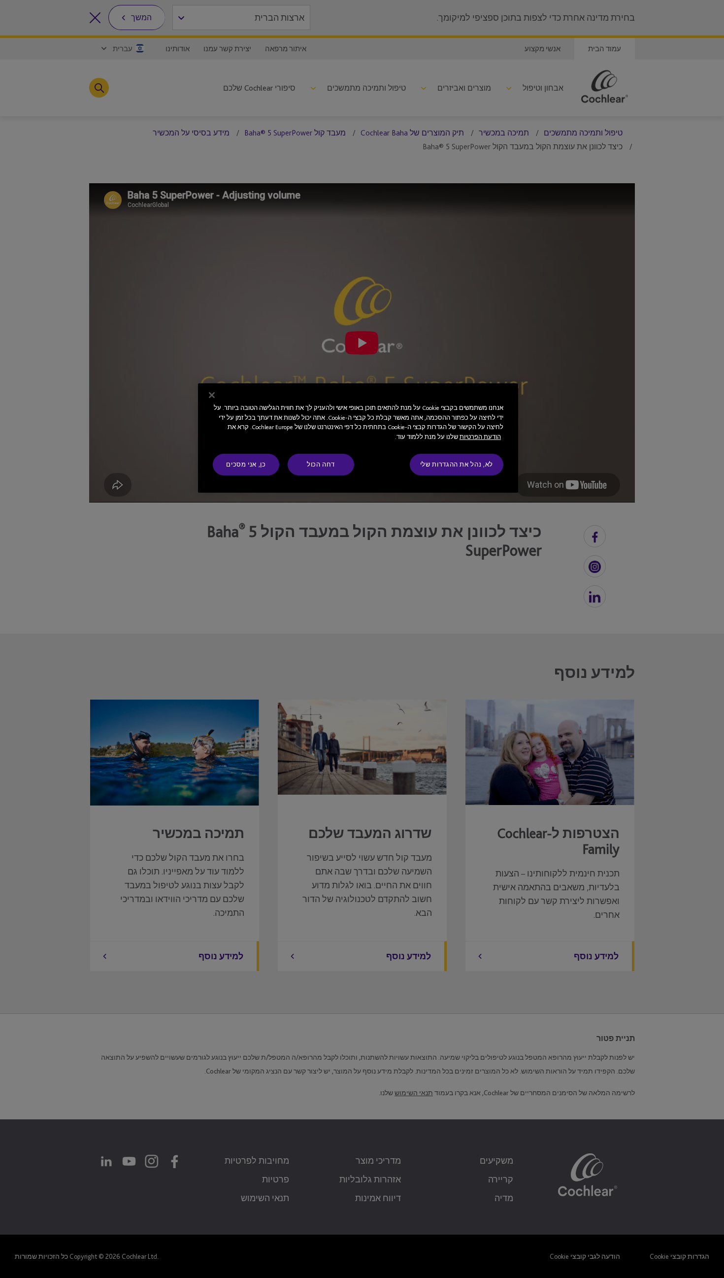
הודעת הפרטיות (480, 436)
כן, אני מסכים (245, 464)
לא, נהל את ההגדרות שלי (456, 464)
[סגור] (212, 395)
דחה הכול (321, 464)
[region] (358, 438)
